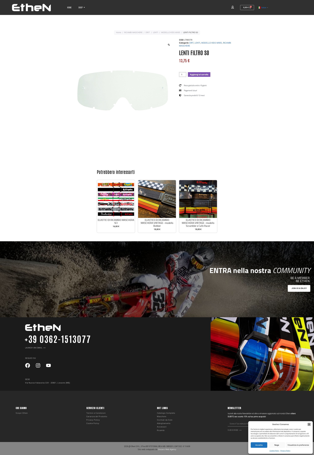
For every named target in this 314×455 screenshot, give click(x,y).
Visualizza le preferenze (298, 445)
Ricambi (161, 430)
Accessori (162, 427)
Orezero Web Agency (167, 449)
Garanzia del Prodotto (96, 417)
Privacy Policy (285, 451)
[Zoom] (169, 45)
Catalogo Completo (166, 413)
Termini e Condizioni (96, 413)
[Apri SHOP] (84, 7)
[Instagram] (38, 365)
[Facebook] (28, 365)
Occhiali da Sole (164, 420)
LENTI (155, 32)
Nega (276, 445)
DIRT (148, 32)
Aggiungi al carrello (199, 74)
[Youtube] (48, 365)
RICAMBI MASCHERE (133, 32)
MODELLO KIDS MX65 (170, 32)
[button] (309, 424)
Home (118, 32)
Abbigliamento (164, 423)
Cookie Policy (274, 451)
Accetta (259, 445)
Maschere (161, 417)
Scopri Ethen (22, 413)
